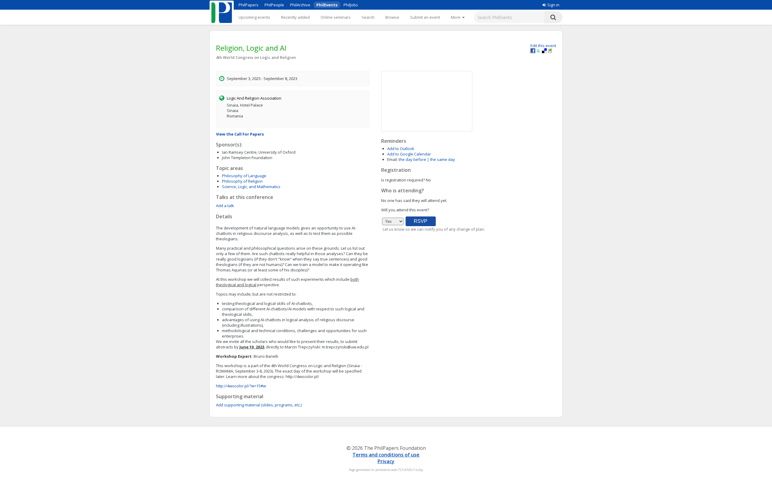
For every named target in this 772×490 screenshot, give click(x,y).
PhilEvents (326, 5)
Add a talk (225, 205)
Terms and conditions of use (386, 454)
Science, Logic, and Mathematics (251, 186)
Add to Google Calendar (409, 154)
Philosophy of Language (244, 175)
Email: (392, 159)
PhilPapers (248, 5)
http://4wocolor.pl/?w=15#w (241, 386)
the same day (442, 159)
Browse (392, 17)
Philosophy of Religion (242, 181)
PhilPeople (274, 5)
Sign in (553, 5)
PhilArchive (300, 5)
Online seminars (336, 17)
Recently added (295, 17)
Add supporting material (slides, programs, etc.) (259, 405)
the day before (412, 159)
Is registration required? (403, 180)
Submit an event (425, 17)
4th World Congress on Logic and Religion (256, 57)
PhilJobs (350, 5)
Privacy (386, 461)
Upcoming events (254, 17)
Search (368, 17)
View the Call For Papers (240, 134)
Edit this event (543, 45)
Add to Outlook (400, 148)
